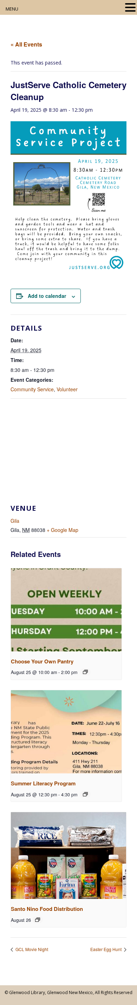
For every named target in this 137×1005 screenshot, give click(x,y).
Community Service (32, 389)
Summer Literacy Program (43, 783)
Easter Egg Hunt (106, 949)
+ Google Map (62, 529)
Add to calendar (47, 295)
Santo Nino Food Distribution (47, 909)
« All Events (26, 44)
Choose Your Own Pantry (42, 661)
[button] (130, 7)
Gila (15, 520)
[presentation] (66, 609)
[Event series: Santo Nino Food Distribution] (37, 920)
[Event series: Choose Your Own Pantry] (85, 672)
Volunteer (67, 389)
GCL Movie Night (31, 949)
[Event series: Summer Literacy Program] (85, 794)
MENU (12, 9)
